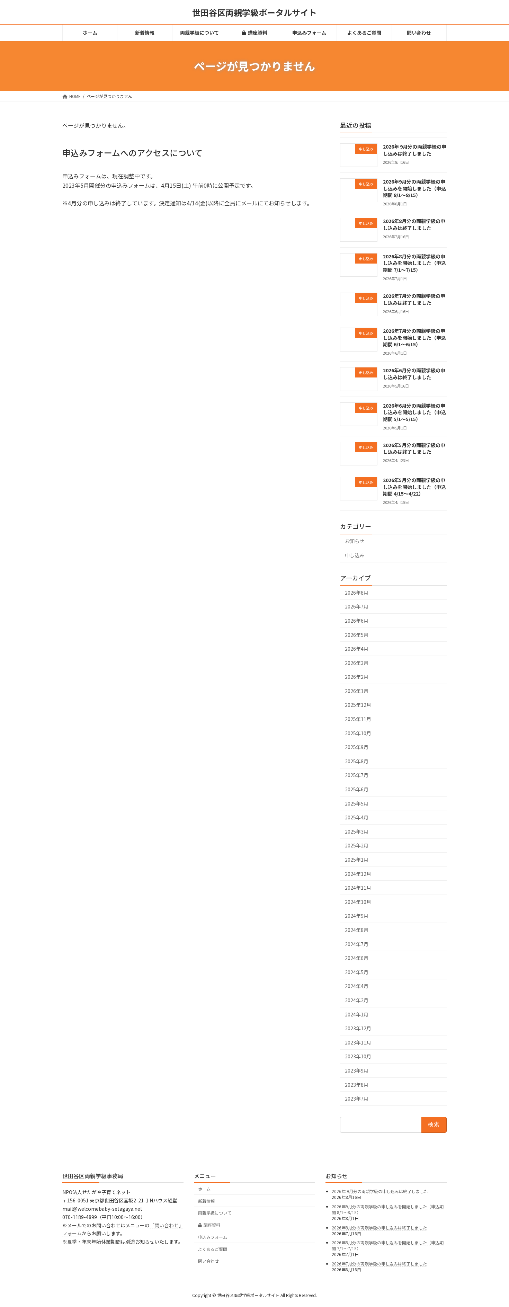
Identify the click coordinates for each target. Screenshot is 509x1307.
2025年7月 (356, 775)
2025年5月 (356, 803)
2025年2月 (356, 845)
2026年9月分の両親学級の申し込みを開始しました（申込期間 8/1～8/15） (414, 188)
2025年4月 (356, 817)
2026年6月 (356, 620)
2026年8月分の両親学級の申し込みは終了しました (414, 225)
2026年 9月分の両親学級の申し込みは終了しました (414, 150)
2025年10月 (358, 733)
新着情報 (206, 1200)
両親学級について (214, 1213)
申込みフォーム (212, 1237)
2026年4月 (356, 648)
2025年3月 (356, 831)
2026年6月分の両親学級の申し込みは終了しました (414, 374)
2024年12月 (358, 873)
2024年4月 (356, 986)
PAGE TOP (491, 1261)
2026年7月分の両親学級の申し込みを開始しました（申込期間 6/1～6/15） (414, 337)
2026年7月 (356, 606)
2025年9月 (356, 747)
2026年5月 (356, 634)
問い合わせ (208, 1261)
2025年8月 (356, 761)
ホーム (204, 1188)
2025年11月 (358, 718)
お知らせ (354, 541)
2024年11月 (358, 887)
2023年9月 (356, 1070)
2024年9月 (356, 916)
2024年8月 (356, 929)
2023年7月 (356, 1098)
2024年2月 (356, 1000)
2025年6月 (356, 789)
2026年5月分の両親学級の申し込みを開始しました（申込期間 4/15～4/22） (414, 487)
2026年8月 (356, 592)
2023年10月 (358, 1056)
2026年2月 (356, 676)
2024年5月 (356, 972)
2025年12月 (358, 705)
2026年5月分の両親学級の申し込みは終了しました (414, 448)
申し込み (354, 555)
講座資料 (212, 1225)
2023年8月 (356, 1084)
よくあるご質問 (212, 1249)
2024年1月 (356, 1014)
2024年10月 (358, 901)
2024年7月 (356, 944)
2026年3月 (356, 662)
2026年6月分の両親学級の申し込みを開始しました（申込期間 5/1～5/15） (414, 412)
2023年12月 (358, 1028)
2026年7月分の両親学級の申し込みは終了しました (414, 299)
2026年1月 (356, 690)
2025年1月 (356, 859)
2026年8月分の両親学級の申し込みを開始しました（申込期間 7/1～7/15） (414, 263)
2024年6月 (356, 957)
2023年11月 (358, 1042)
